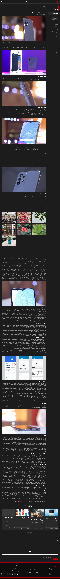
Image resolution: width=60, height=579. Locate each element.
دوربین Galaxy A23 (54, 19)
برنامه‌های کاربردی (28, 570)
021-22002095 (13, 570)
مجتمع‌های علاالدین (35, 573)
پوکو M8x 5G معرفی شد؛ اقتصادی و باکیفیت (53, 47)
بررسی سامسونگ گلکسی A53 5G (24, 501)
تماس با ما (29, 569)
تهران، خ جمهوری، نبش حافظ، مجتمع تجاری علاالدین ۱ (10, 566)
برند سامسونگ (51, 6)
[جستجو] (1, 2)
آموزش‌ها (36, 572)
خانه (57, 6)
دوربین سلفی (55, 20)
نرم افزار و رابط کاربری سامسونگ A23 (52, 30)
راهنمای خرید (36, 569)
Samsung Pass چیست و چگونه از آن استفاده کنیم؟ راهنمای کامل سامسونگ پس (52, 35)
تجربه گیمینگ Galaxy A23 (53, 23)
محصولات (36, 571)
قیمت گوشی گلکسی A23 (53, 32)
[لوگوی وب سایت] (58, 1)
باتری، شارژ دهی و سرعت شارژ (52, 31)
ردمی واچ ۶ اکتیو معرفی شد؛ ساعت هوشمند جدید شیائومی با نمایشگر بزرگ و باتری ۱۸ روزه (52, 50)
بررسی (55, 6)
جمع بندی (55, 33)
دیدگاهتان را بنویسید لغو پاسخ (53, 53)
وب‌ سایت (57, 553)
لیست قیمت (36, 568)
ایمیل (29, 550)
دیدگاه (57, 540)
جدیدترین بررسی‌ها (28, 572)
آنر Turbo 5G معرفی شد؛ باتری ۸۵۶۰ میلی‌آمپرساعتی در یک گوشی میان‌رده (52, 41)
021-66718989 (14, 568)
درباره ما (30, 568)
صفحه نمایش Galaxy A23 (53, 18)
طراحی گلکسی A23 (54, 17)
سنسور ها (55, 25)
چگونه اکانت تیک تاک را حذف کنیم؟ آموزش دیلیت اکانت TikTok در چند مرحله (52, 38)
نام (57, 550)
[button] (7, 42)
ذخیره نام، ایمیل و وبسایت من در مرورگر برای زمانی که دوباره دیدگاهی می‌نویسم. (48, 557)
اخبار (30, 573)
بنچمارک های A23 (54, 24)
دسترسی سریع (34, 566)
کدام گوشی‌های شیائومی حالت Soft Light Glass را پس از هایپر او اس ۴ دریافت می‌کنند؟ (52, 44)
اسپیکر (56, 26)
